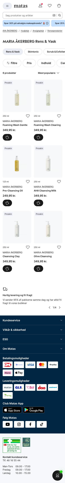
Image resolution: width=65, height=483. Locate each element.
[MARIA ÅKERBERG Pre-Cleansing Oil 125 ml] (17, 175)
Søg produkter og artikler (19, 15)
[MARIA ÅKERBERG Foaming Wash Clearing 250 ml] (48, 110)
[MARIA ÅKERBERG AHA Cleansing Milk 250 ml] (48, 175)
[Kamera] (54, 15)
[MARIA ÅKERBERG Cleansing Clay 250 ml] (17, 241)
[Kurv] (59, 6)
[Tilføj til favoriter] (27, 116)
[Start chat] (57, 475)
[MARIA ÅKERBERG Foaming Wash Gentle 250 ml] (17, 110)
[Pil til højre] (59, 307)
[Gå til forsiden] (20, 6)
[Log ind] (40, 6)
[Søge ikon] (59, 15)
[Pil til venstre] (49, 307)
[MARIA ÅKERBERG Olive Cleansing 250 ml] (48, 241)
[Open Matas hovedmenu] (7, 6)
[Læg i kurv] (7, 137)
